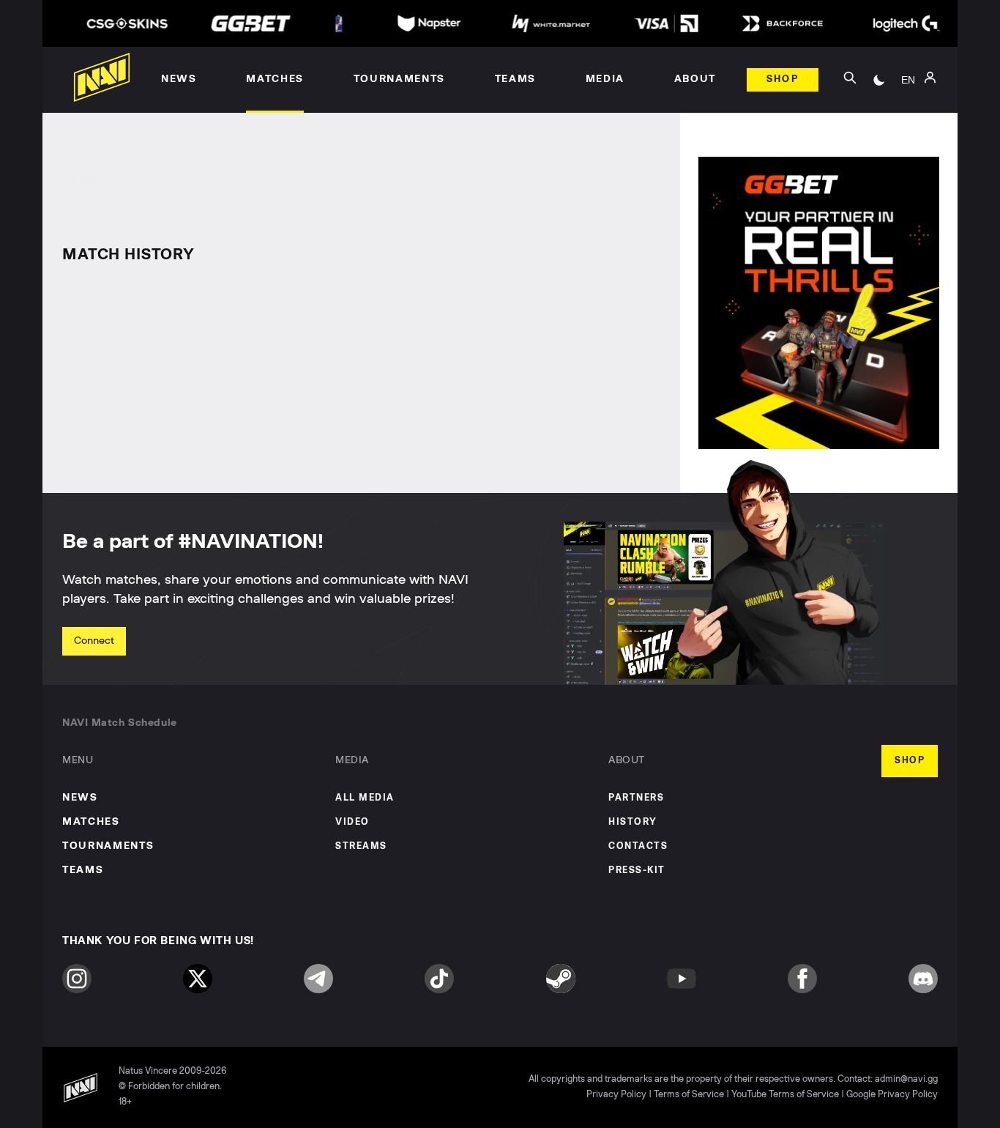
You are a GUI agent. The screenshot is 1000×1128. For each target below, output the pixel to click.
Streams (361, 846)
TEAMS (82, 870)
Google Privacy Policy (892, 1094)
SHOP (910, 760)
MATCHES (91, 822)
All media (365, 798)
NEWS (80, 798)
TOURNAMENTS (108, 846)
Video (352, 822)
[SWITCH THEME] (879, 79)
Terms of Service (689, 1094)
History (632, 822)
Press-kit (636, 870)
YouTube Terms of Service (785, 1094)
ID (908, 140)
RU (908, 96)
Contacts (638, 846)
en (908, 80)
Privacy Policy (616, 1094)
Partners (636, 798)
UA (908, 118)
